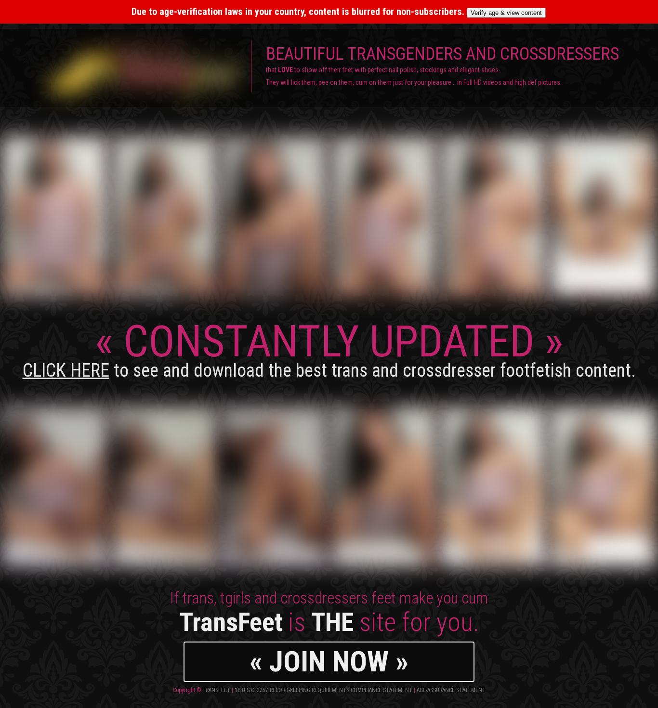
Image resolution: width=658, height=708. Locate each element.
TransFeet (216, 690)
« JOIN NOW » (329, 661)
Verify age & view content (506, 12)
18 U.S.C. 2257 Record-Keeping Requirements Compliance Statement (323, 690)
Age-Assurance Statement (451, 690)
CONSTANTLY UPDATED (329, 348)
